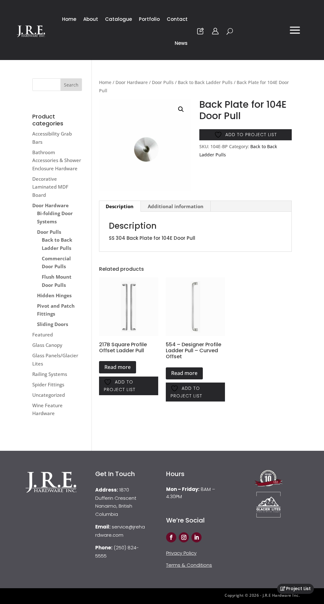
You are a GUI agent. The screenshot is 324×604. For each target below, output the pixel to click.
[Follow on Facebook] (171, 537)
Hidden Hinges (54, 295)
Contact (177, 19)
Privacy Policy (181, 553)
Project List (298, 588)
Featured (42, 334)
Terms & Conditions (189, 565)
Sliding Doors (52, 324)
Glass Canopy (47, 345)
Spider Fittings (48, 384)
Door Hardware (131, 82)
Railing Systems (49, 374)
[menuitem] (295, 32)
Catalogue (118, 19)
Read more (117, 367)
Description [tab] (120, 206)
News (181, 43)
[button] (181, 109)
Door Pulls (163, 82)
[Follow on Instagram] (184, 537)
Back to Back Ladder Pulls (205, 82)
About (90, 19)
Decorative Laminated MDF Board (50, 187)
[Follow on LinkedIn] (196, 537)
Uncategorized (48, 395)
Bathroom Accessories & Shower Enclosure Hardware (56, 160)
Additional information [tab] (175, 206)
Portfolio (149, 19)
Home (69, 19)
